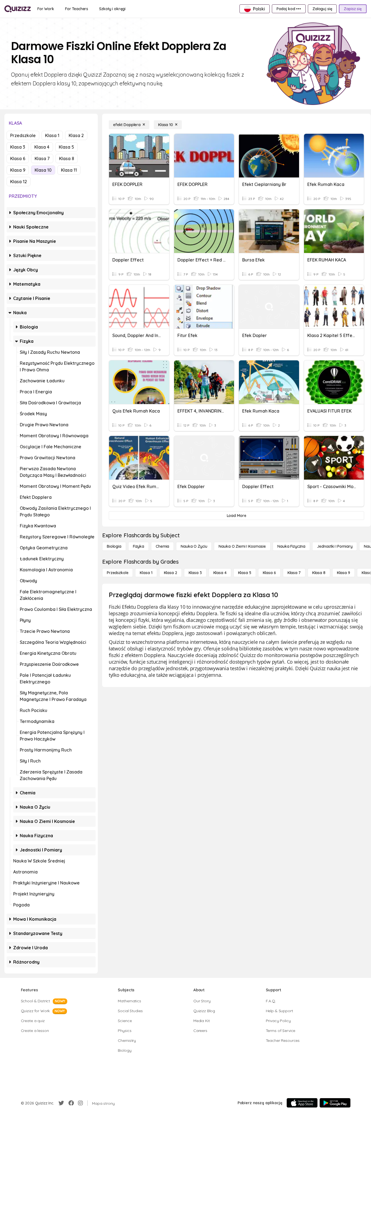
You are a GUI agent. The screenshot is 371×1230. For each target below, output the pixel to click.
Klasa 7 (42, 158)
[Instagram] (80, 1103)
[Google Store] (335, 1102)
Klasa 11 (69, 170)
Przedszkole (23, 135)
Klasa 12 (18, 181)
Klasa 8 (66, 158)
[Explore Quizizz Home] (17, 8)
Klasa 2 (76, 135)
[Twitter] (61, 1103)
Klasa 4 (41, 147)
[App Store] (302, 1102)
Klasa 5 (66, 147)
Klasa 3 (17, 147)
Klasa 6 (17, 158)
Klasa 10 (43, 170)
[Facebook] (71, 1103)
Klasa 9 (17, 170)
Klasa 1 (52, 135)
